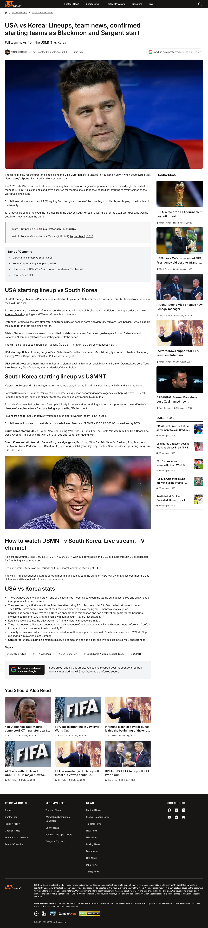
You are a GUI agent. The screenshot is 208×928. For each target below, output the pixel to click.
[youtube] (169, 817)
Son (10, 639)
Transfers (137, 4)
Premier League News (97, 817)
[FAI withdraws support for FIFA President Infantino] (179, 333)
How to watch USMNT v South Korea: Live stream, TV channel (48, 269)
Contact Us (11, 817)
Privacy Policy (12, 823)
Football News (71, 4)
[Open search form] (200, 4)
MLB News (92, 864)
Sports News (92, 4)
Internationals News (42, 12)
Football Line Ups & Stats (59, 834)
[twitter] (176, 810)
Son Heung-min (69, 654)
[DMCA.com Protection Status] (89, 914)
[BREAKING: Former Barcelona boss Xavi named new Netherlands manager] (179, 379)
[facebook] (169, 810)
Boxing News (93, 844)
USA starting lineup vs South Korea (32, 257)
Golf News (91, 858)
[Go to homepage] (13, 4)
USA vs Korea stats (23, 275)
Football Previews (115, 4)
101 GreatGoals (19, 52)
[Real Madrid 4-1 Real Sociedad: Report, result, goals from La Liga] (198, 499)
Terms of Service (14, 844)
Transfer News (53, 810)
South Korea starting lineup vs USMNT (34, 263)
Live (151, 4)
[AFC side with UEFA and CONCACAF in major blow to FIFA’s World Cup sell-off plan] (28, 754)
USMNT (137, 654)
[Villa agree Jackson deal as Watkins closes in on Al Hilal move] (198, 446)
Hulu (12, 575)
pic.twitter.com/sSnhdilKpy (59, 228)
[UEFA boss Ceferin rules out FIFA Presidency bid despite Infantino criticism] (179, 240)
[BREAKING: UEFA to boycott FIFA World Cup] (128, 754)
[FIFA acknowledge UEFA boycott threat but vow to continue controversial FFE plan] (78, 754)
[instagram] (184, 810)
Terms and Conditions (16, 837)
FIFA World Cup (44, 654)
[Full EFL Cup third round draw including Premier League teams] (198, 481)
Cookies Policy (12, 830)
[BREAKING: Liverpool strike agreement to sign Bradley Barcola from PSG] (198, 428)
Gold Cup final (73, 174)
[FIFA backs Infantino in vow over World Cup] (78, 710)
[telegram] (176, 817)
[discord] (184, 817)
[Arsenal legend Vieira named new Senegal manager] (179, 287)
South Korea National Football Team (105, 654)
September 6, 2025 (81, 236)
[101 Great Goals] (15, 904)
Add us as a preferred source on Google (177, 52)
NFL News (91, 837)
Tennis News (92, 871)
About (8, 810)
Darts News (92, 851)
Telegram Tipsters (55, 841)
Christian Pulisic (18, 654)
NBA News (91, 830)
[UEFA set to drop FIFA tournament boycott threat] (179, 194)
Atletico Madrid (14, 314)
